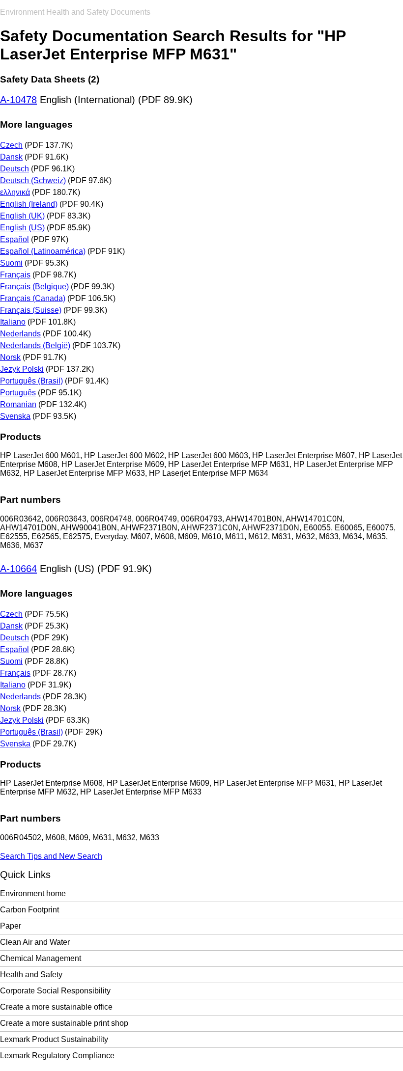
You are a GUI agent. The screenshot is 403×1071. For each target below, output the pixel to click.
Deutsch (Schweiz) (33, 180)
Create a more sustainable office (56, 1007)
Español (14, 239)
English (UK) (22, 216)
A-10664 (18, 568)
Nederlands (20, 334)
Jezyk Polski (22, 369)
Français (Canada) (32, 298)
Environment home (33, 893)
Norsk (10, 357)
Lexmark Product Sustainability (54, 1039)
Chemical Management (40, 958)
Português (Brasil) (31, 381)
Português (18, 392)
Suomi (11, 263)
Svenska (15, 416)
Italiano (13, 322)
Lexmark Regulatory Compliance (57, 1055)
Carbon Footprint (29, 910)
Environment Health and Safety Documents (75, 12)
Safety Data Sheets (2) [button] (49, 79)
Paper (10, 926)
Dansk (11, 157)
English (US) (22, 227)
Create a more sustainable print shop (64, 1023)
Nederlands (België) (35, 345)
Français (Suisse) (30, 310)
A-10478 (18, 99)
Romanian (18, 404)
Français (15, 275)
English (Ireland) (29, 204)
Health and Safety (31, 974)
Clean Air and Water (35, 942)
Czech (11, 145)
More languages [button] (36, 124)
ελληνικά (15, 192)
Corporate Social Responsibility (55, 991)
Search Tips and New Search (51, 856)
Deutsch (14, 169)
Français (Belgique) (34, 286)
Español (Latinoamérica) (43, 251)
